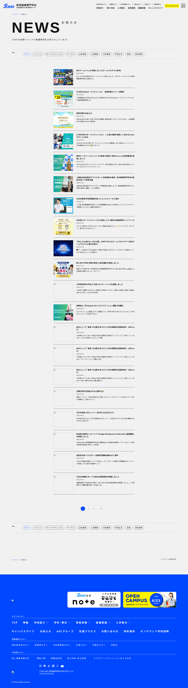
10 (101, 509)
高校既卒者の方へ (101, 4)
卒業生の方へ (138, 4)
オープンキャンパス (172, 6)
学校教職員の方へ (125, 4)
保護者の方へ (114, 4)
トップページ (16, 14)
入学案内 (121, 8)
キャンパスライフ (155, 8)
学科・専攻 (111, 8)
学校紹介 (99, 8)
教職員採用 (157, 4)
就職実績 (141, 8)
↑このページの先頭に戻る (168, 559)
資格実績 (131, 8)
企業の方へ (148, 4)
